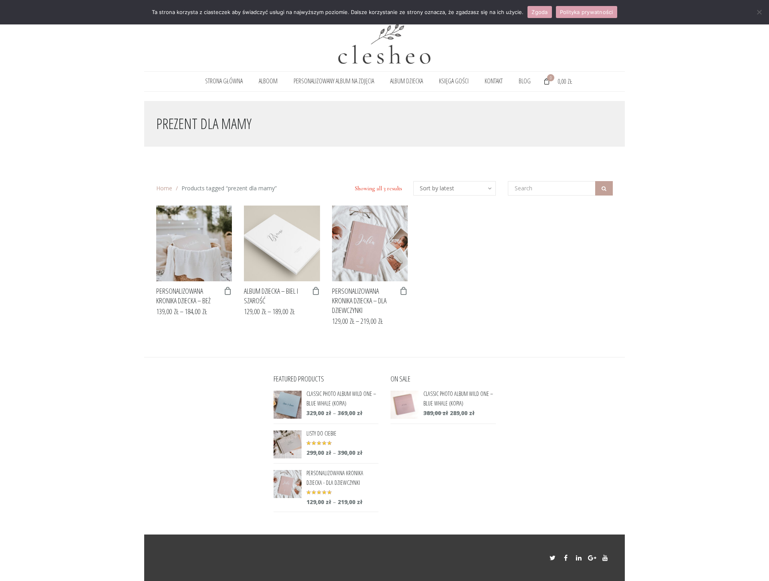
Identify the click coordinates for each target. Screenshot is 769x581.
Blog (525, 81)
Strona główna (224, 81)
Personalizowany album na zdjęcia (334, 81)
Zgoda (539, 12)
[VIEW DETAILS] (194, 243)
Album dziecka (406, 81)
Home (164, 188)
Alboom (268, 81)
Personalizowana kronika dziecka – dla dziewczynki (359, 300)
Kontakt (494, 81)
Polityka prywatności (586, 12)
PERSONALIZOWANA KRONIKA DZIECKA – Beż (183, 295)
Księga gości (454, 81)
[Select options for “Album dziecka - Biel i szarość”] (316, 291)
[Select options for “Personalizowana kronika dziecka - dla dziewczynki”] (404, 291)
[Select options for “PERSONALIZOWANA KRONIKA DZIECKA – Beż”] (228, 291)
